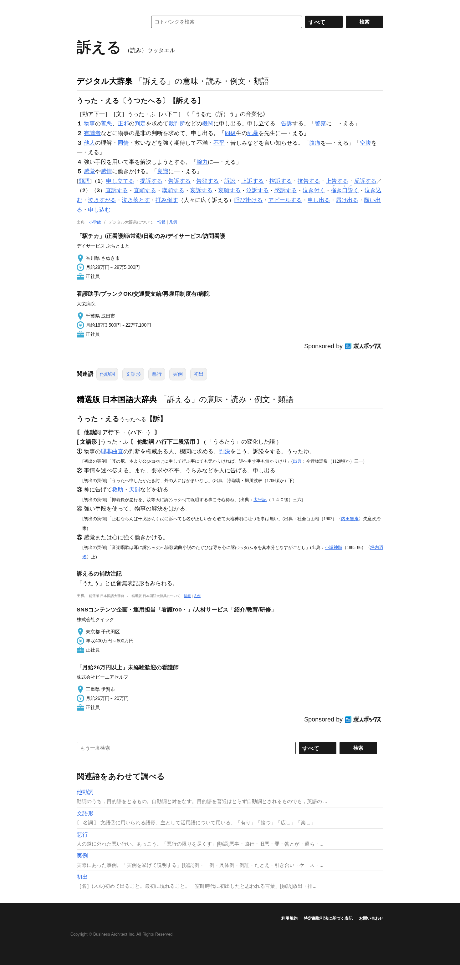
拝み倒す (167, 200)
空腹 (365, 143)
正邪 (123, 123)
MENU (83, 6)
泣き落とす (136, 200)
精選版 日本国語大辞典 (117, 399)
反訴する (365, 181)
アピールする (285, 200)
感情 (106, 171)
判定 (140, 123)
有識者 (92, 133)
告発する (207, 181)
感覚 (89, 171)
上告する (337, 181)
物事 (89, 123)
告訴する (179, 181)
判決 (224, 451)
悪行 (157, 374)
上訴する (252, 181)
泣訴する (257, 190)
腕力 (202, 162)
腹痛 (314, 143)
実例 (178, 374)
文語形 (133, 374)
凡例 (173, 222)
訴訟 (230, 181)
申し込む (99, 210)
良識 (162, 171)
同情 (123, 143)
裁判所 (176, 123)
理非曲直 (112, 451)
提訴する (151, 181)
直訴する (116, 190)
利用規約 (289, 918)
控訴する (280, 181)
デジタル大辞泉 (105, 81)
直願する (145, 190)
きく (345, 190)
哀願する (229, 190)
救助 (117, 489)
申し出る (319, 200)
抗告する (309, 181)
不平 (219, 143)
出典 (297, 461)
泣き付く (314, 190)
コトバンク (108, 22)
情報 (161, 222)
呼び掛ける (248, 200)
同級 (230, 133)
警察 (320, 123)
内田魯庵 (350, 518)
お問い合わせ (371, 918)
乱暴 (252, 133)
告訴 (286, 123)
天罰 (134, 489)
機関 (207, 123)
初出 (199, 374)
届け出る (347, 200)
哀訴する (201, 190)
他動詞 (107, 374)
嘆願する (173, 190)
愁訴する (285, 190)
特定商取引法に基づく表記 (328, 918)
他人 (89, 143)
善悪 (106, 123)
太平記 (260, 499)
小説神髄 (333, 547)
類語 (84, 181)
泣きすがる (102, 200)
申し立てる (120, 181)
